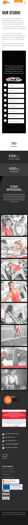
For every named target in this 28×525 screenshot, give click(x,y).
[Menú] (24, 3)
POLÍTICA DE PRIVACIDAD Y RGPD (19, 514)
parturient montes (11, 39)
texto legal (4, 456)
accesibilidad (5, 454)
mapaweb (4, 458)
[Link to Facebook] (25, 516)
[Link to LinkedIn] (23, 516)
